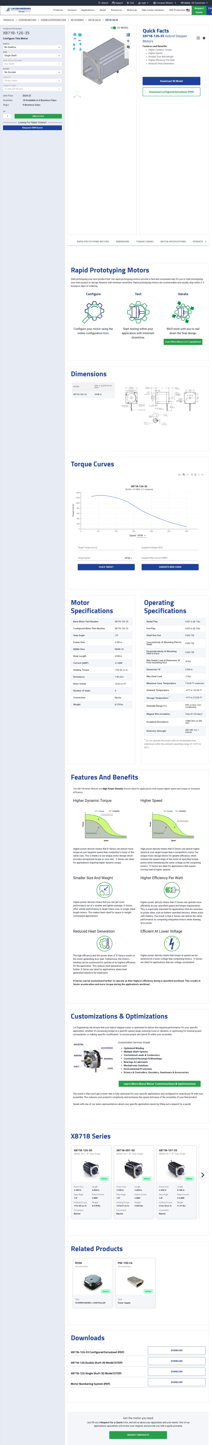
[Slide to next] (202, 1175)
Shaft (5, 52)
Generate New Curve (170, 567)
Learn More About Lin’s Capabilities (183, 341)
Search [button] (105, 3)
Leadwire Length (9, 86)
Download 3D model (171, 81)
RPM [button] (140, 535)
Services (72, 10)
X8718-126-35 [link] (80, 394)
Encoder (6, 69)
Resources (116, 10)
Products (58, 10)
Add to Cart (38, 116)
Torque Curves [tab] (145, 241)
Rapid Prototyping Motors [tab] (93, 241)
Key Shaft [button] (9, 63)
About (103, 10)
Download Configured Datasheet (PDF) (171, 92)
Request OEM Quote (32, 127)
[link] (15, 10)
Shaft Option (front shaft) (12, 60)
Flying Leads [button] (10, 80)
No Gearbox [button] (10, 47)
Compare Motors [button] (165, 3)
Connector (7, 77)
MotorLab (132, 10)
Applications (87, 10)
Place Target (106, 567)
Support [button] (119, 3)
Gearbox (6, 44)
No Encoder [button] (10, 72)
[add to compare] (198, 37)
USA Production (177, 10)
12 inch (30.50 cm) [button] (13, 89)
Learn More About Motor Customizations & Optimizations (160, 1083)
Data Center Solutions (153, 10)
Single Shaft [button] (10, 55)
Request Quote (199, 10)
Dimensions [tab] (122, 241)
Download (177, 1350)
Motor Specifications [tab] (173, 241)
